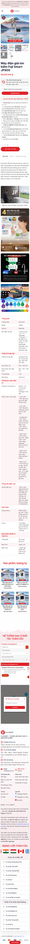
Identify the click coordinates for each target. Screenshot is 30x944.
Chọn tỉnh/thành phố (7, 657)
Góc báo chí (4, 794)
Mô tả (11, 156)
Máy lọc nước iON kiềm (6, 781)
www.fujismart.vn (19, 936)
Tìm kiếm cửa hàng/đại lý (9, 644)
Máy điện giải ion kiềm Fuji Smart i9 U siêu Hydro (8, 584)
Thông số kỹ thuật (20, 156)
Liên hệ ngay (15, 942)
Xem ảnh (5, 156)
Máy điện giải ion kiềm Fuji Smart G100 (22, 607)
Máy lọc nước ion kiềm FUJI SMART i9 (22, 583)
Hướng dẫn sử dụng (21, 783)
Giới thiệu (3, 777)
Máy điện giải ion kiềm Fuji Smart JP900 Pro (8, 607)
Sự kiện (3, 797)
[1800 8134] (22, 770)
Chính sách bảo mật (21, 780)
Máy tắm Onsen (5, 788)
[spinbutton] (5, 145)
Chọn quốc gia (6, 650)
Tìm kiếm (15, 707)
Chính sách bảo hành (21, 777)
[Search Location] (27, 647)
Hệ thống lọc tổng (6, 785)
